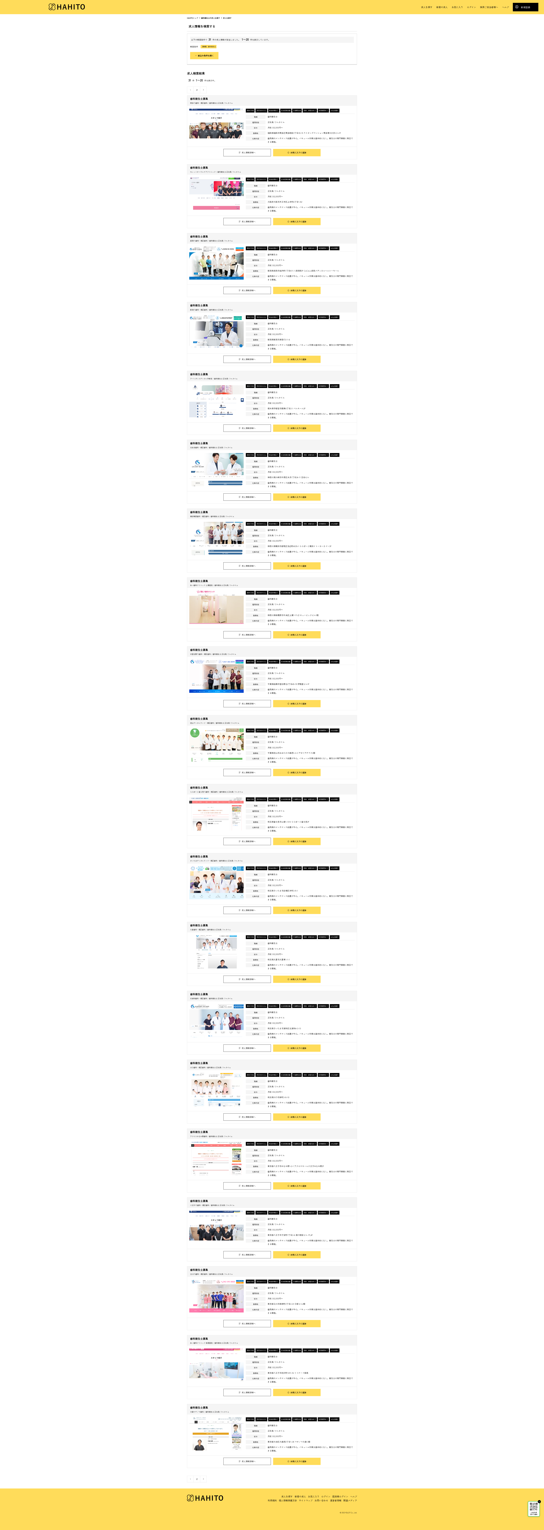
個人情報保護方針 (288, 1500)
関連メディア (350, 1500)
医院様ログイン (340, 1496)
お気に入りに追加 (298, 152)
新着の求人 (442, 7)
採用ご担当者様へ (489, 7)
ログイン (471, 7)
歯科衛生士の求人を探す (210, 18)
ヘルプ (505, 7)
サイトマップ (306, 1500)
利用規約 (272, 1500)
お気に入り (457, 7)
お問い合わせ (321, 1500)
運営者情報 (335, 1500)
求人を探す (426, 7)
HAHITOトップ (192, 18)
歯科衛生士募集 (199, 98)
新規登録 (525, 7)
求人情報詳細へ (249, 152)
